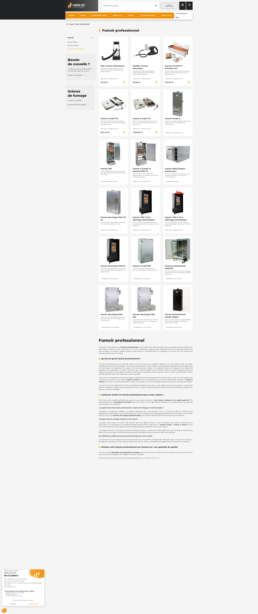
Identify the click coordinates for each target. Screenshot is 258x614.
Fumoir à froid (72, 42)
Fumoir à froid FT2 (109, 118)
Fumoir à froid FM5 (142, 266)
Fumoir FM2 (106, 169)
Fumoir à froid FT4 (142, 118)
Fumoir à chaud (72, 45)
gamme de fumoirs (133, 349)
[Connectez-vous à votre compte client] (182, 5)
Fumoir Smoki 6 (172, 118)
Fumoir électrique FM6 (111, 314)
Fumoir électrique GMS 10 (112, 266)
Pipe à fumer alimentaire (112, 66)
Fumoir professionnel (75, 49)
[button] (169, 6)
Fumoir (70, 38)
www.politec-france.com (151, 458)
